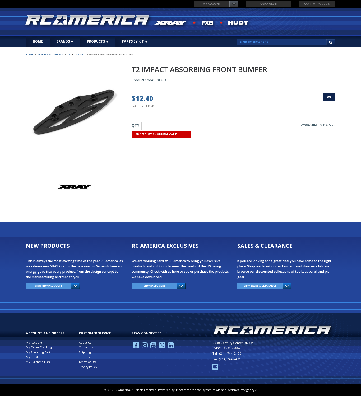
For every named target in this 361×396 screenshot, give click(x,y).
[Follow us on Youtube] (153, 347)
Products (96, 41)
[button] (317, 4)
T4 (68, 54)
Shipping (85, 352)
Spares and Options (50, 54)
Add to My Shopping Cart (156, 134)
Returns (84, 357)
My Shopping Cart (38, 352)
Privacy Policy (88, 367)
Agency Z (250, 390)
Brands (63, 41)
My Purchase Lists (38, 362)
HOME (38, 41)
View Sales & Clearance (260, 285)
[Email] (215, 368)
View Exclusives (154, 285)
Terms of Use (88, 362)
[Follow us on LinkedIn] (171, 347)
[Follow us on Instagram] (145, 347)
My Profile (33, 357)
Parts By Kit (133, 41)
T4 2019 (78, 54)
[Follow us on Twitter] (162, 347)
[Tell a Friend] (329, 97)
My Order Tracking (39, 347)
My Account (212, 4)
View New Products (48, 285)
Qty (135, 125)
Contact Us (86, 347)
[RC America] (138, 20)
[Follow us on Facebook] (136, 347)
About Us (85, 343)
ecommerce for (199, 390)
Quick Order (268, 4)
